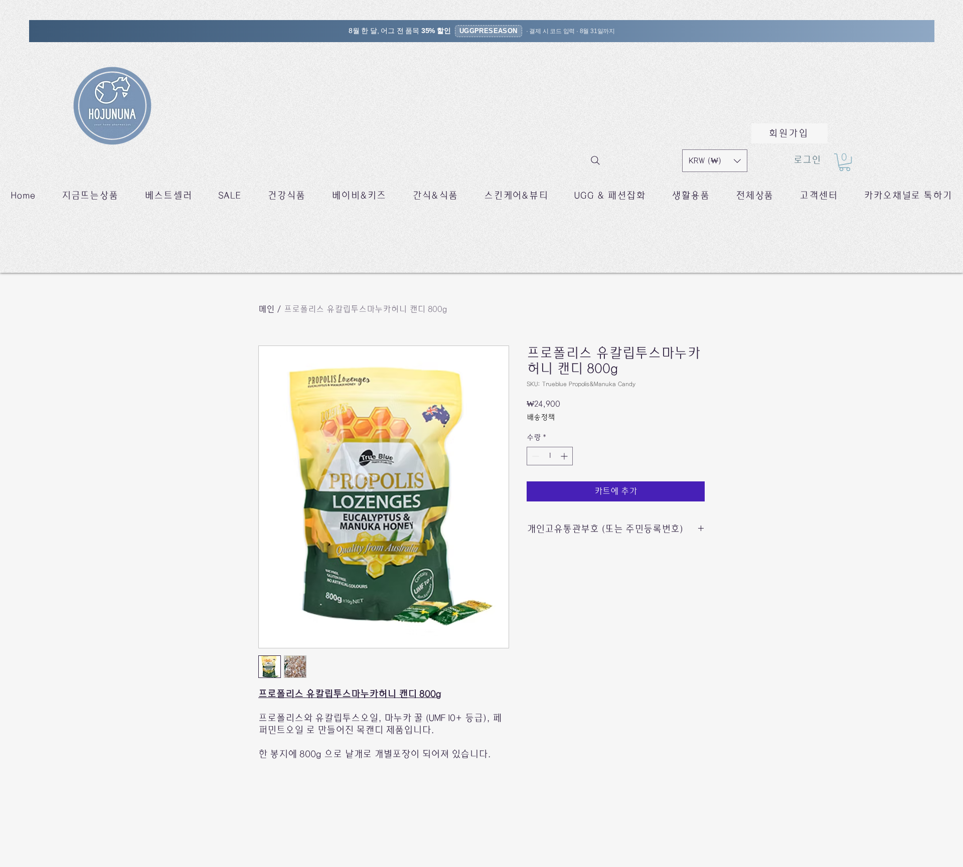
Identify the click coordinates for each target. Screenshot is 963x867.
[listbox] (714, 160)
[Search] (595, 160)
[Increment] (565, 456)
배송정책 (541, 417)
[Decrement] (534, 456)
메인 (266, 309)
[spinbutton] (550, 456)
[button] (714, 160)
